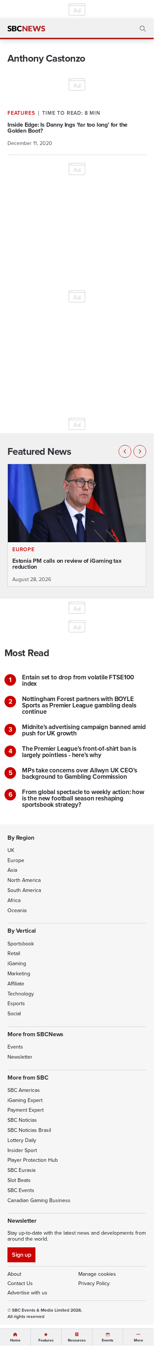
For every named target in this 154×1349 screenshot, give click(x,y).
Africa (14, 900)
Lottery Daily (21, 1140)
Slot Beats (19, 1180)
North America (24, 880)
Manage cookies (97, 1274)
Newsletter (19, 1057)
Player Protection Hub (32, 1160)
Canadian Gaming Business (38, 1200)
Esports (16, 1003)
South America (24, 890)
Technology (20, 993)
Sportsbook (20, 943)
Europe (15, 860)
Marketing (18, 973)
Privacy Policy (94, 1283)
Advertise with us (27, 1292)
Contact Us (20, 1283)
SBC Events (20, 1190)
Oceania (16, 910)
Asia (12, 870)
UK (10, 850)
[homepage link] (26, 29)
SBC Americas (23, 1090)
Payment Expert (25, 1110)
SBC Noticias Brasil (29, 1130)
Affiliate (15, 983)
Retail (13, 953)
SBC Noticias (22, 1120)
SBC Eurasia (21, 1170)
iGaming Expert (25, 1100)
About (14, 1274)
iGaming (16, 963)
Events (15, 1046)
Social (14, 1013)
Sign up (21, 1254)
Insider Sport (22, 1150)
